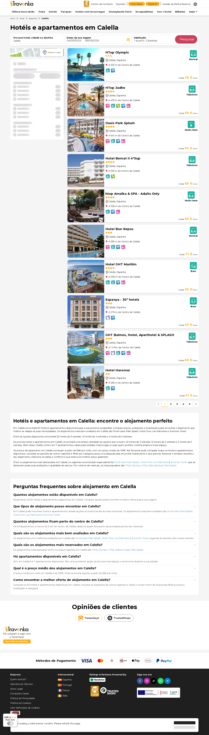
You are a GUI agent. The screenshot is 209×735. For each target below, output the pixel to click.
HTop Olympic (133, 465)
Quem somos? (18, 679)
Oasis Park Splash (166, 465)
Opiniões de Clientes (21, 684)
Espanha (33, 18)
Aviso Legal (16, 688)
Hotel (22, 18)
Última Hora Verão (23, 11)
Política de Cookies (20, 703)
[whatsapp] (161, 681)
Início (12, 18)
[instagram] (147, 681)
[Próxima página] (196, 404)
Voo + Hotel (164, 11)
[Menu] (15, 715)
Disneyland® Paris (120, 11)
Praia (42, 11)
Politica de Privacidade (22, 698)
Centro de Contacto (102, 4)
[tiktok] (154, 681)
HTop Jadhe (148, 465)
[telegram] (167, 681)
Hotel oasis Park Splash (126, 462)
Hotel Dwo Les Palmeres (154, 462)
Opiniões (120, 4)
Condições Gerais (19, 693)
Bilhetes (180, 11)
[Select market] (195, 4)
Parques (66, 11)
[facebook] (140, 681)
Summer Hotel (179, 462)
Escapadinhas (144, 11)
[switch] (10, 723)
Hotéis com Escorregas (90, 11)
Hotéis (53, 11)
